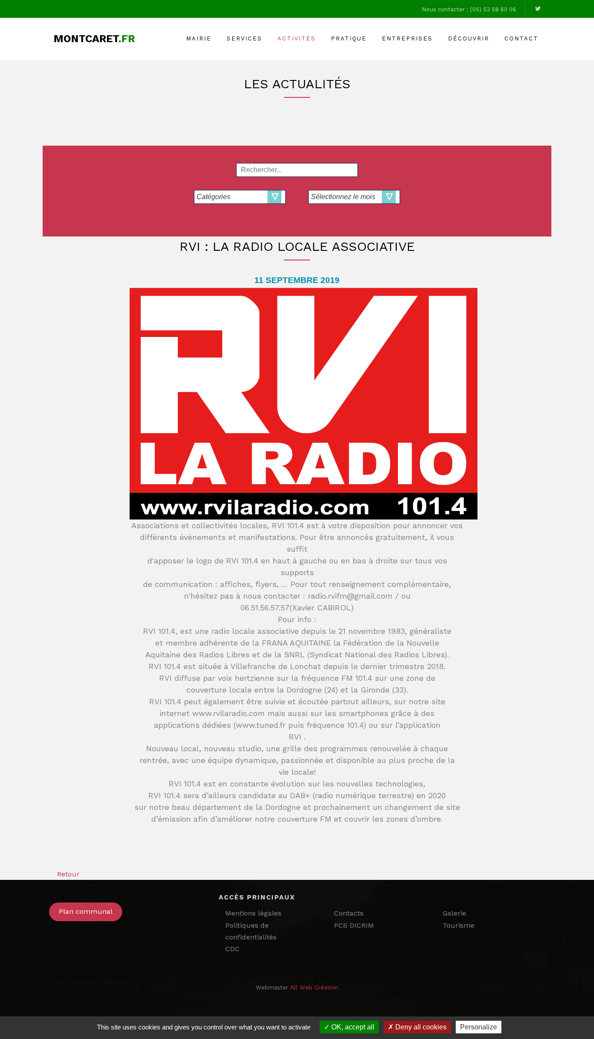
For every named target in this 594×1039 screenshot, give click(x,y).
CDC (232, 949)
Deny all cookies (420, 1027)
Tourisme (458, 925)
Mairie (198, 38)
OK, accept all (352, 1027)
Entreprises (407, 38)
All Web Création (314, 987)
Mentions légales (253, 913)
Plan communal (86, 911)
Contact (521, 38)
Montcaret (94, 39)
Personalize (478, 1027)
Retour (68, 874)
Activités (296, 38)
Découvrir (468, 38)
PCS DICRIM (354, 925)
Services (244, 38)
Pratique (349, 38)
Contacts (349, 913)
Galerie (454, 913)
